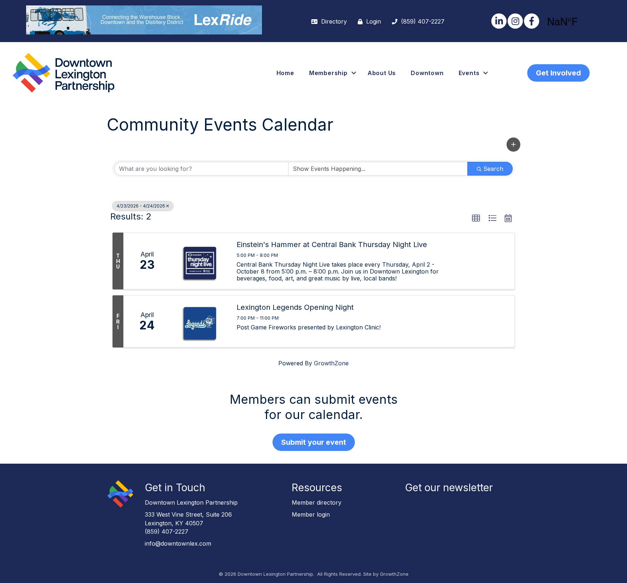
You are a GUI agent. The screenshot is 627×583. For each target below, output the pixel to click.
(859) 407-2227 (166, 531)
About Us (382, 73)
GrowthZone (331, 363)
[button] (513, 144)
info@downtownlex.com (178, 543)
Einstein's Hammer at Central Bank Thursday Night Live (332, 244)
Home (285, 73)
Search (493, 168)
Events (469, 73)
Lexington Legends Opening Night (295, 307)
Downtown (427, 73)
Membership (328, 73)
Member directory (316, 502)
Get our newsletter (449, 487)
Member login (311, 514)
